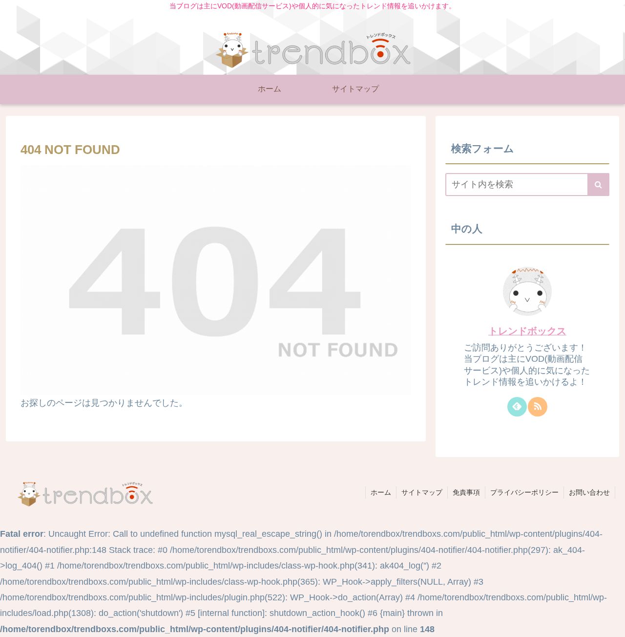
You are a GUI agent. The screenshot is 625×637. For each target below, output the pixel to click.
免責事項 (466, 492)
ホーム (381, 492)
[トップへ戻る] (610, 622)
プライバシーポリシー (524, 492)
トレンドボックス (527, 331)
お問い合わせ (589, 492)
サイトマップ (421, 492)
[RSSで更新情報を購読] (537, 407)
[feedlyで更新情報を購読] (517, 407)
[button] (598, 184)
